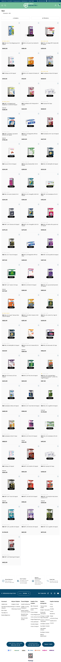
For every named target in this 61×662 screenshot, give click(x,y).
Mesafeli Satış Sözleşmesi (24, 615)
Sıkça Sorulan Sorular (24, 619)
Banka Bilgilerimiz (5, 615)
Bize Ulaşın (4, 610)
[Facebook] (47, 593)
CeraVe (52, 623)
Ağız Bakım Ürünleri (43, 629)
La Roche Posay (54, 618)
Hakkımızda (3, 1)
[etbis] (30, 656)
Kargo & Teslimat (15, 606)
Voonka (52, 609)
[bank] (31, 650)
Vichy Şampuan (34, 621)
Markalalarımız (25, 1)
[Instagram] (54, 593)
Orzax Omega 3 (35, 626)
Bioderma (52, 613)
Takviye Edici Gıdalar (43, 607)
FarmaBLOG (9, 1)
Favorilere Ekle (19, 23)
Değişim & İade (15, 604)
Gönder (25, 593)
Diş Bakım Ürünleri (44, 632)
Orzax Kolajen (34, 612)
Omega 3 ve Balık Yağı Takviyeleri (44, 617)
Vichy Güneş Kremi (35, 617)
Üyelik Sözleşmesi (25, 604)
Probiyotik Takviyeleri (43, 613)
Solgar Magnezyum (35, 619)
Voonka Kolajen (34, 624)
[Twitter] (51, 593)
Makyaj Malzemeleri (43, 635)
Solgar (51, 616)
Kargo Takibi (31, 1)
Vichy (51, 604)
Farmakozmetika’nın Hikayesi (6, 607)
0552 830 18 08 (42, 1)
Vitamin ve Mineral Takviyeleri (45, 620)
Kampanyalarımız (17, 1)
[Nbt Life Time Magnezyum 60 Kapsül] (11, 31)
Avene (51, 611)
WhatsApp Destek (16, 609)
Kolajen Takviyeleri (45, 609)
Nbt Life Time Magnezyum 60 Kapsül (11, 44)
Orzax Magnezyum (35, 614)
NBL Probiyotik (34, 606)
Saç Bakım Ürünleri (45, 626)
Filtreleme (46, 18)
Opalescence (53, 620)
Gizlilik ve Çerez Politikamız (25, 607)
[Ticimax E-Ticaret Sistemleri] (30, 661)
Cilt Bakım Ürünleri (44, 623)
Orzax (51, 606)
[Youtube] (58, 593)
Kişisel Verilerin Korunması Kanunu (25, 611)
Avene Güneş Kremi (34, 609)
